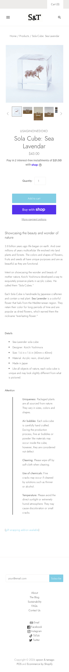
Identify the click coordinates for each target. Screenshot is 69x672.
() (55, 4)
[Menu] (8, 17)
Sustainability (34, 602)
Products (24, 36)
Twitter (36, 640)
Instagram (36, 631)
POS (19, 664)
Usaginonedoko (34, 131)
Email (36, 622)
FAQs (34, 606)
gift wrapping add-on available (22, 530)
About (34, 593)
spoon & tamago (45, 660)
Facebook (36, 627)
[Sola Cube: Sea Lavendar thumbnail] (17, 112)
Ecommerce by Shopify (40, 664)
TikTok (36, 635)
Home (13, 36)
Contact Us (34, 610)
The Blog (34, 597)
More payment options (34, 219)
